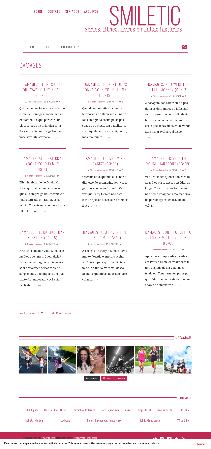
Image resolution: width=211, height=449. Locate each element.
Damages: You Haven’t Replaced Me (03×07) (105, 234)
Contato (54, 11)
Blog (48, 47)
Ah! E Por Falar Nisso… (56, 410)
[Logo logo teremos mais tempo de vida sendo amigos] (91, 359)
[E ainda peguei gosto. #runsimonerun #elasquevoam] (120, 359)
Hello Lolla (183, 410)
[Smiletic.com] (105, 23)
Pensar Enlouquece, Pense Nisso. (104, 420)
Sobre (38, 11)
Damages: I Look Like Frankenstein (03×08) (43, 234)
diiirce (128, 410)
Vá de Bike (183, 420)
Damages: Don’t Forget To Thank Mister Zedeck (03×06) (168, 237)
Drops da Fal (144, 410)
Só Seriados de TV (70, 47)
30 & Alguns (31, 410)
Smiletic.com (48, 438)
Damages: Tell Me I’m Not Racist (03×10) (105, 160)
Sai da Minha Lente (150, 420)
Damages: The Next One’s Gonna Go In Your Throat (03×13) (105, 89)
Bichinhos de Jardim (84, 410)
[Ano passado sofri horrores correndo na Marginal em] (178, 359)
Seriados (72, 11)
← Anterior (27, 313)
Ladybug (65, 420)
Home (32, 47)
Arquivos (91, 11)
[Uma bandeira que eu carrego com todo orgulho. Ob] (62, 359)
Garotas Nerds (164, 410)
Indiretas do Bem (34, 420)
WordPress (79, 438)
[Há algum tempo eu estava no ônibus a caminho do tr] (33, 359)
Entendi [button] (201, 444)
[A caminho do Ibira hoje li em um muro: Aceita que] (149, 359)
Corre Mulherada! (110, 410)
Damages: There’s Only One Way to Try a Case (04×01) (43, 89)
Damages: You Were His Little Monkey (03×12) (168, 86)
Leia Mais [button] (155, 443)
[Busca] (184, 46)
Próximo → (63, 313)
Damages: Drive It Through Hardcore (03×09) (168, 160)
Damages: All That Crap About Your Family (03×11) (43, 163)
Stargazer (92, 438)
